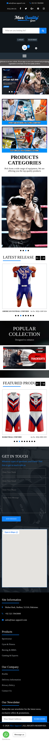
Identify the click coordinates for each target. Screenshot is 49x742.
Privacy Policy (8, 685)
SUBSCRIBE (39, 719)
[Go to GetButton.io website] (6, 739)
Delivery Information (11, 679)
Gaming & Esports (10, 655)
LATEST (20, 40)
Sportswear (7, 639)
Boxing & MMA (9, 650)
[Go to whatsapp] (6, 734)
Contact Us (7, 691)
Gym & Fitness (8, 644)
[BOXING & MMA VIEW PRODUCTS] (24, 212)
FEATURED (32, 40)
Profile (5, 674)
